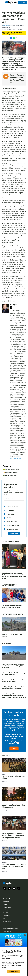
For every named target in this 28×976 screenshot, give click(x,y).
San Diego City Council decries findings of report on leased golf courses (14, 687)
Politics (3, 774)
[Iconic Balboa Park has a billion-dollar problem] (14, 794)
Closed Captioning (7, 931)
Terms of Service (7, 921)
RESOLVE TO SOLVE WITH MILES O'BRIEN (12, 635)
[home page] (11, 2)
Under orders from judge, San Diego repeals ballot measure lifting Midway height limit (13, 665)
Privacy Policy (6, 915)
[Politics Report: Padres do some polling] (14, 765)
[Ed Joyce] (5, 308)
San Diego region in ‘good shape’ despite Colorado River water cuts (14, 866)
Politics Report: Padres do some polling (14, 777)
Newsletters (6, 901)
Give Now (22, 2)
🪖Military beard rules (10, 475)
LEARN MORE (13, 971)
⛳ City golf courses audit (11, 469)
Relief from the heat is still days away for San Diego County (13, 673)
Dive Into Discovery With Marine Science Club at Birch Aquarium (12, 606)
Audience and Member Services (10, 928)
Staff (4, 918)
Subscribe (14, 533)
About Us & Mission (7, 898)
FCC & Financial (7, 907)
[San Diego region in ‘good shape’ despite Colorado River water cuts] (14, 853)
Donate (14, 748)
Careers (5, 904)
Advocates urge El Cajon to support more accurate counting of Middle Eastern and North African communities (14, 695)
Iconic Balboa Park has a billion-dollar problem (14, 806)
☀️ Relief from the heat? (10, 472)
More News (6, 756)
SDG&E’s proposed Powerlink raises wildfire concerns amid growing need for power (13, 836)
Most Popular (7, 643)
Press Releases (6, 912)
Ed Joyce (6, 26)
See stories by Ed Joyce (16, 458)
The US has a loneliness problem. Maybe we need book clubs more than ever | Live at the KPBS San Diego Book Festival (14, 575)
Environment (4, 831)
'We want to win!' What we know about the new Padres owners (13, 680)
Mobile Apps (6, 910)
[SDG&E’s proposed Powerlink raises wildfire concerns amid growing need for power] (14, 823)
